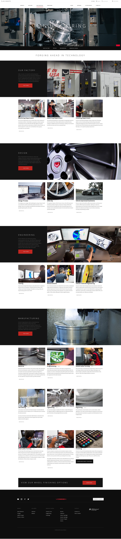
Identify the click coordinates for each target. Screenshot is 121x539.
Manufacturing (74, 48)
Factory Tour (49, 511)
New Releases (20, 511)
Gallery (30, 5)
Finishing (49, 5)
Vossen (61, 5)
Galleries (34, 508)
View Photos (21, 131)
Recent (61, 511)
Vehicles (33, 511)
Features (62, 513)
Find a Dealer (116, 1)
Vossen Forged (63, 519)
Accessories (105, 1)
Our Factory (46, 48)
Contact (98, 5)
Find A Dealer (78, 513)
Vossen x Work (20, 517)
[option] (60, 79)
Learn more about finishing (84, 461)
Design (55, 48)
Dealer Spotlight (64, 517)
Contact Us (77, 511)
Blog (72, 5)
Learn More (89, 482)
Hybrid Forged (20, 515)
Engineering (39, 5)
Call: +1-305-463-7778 (7, 1)
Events (61, 520)
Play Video (26, 85)
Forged (19, 513)
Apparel (98, 1)
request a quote (98, 499)
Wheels (22, 5)
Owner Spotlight (64, 515)
